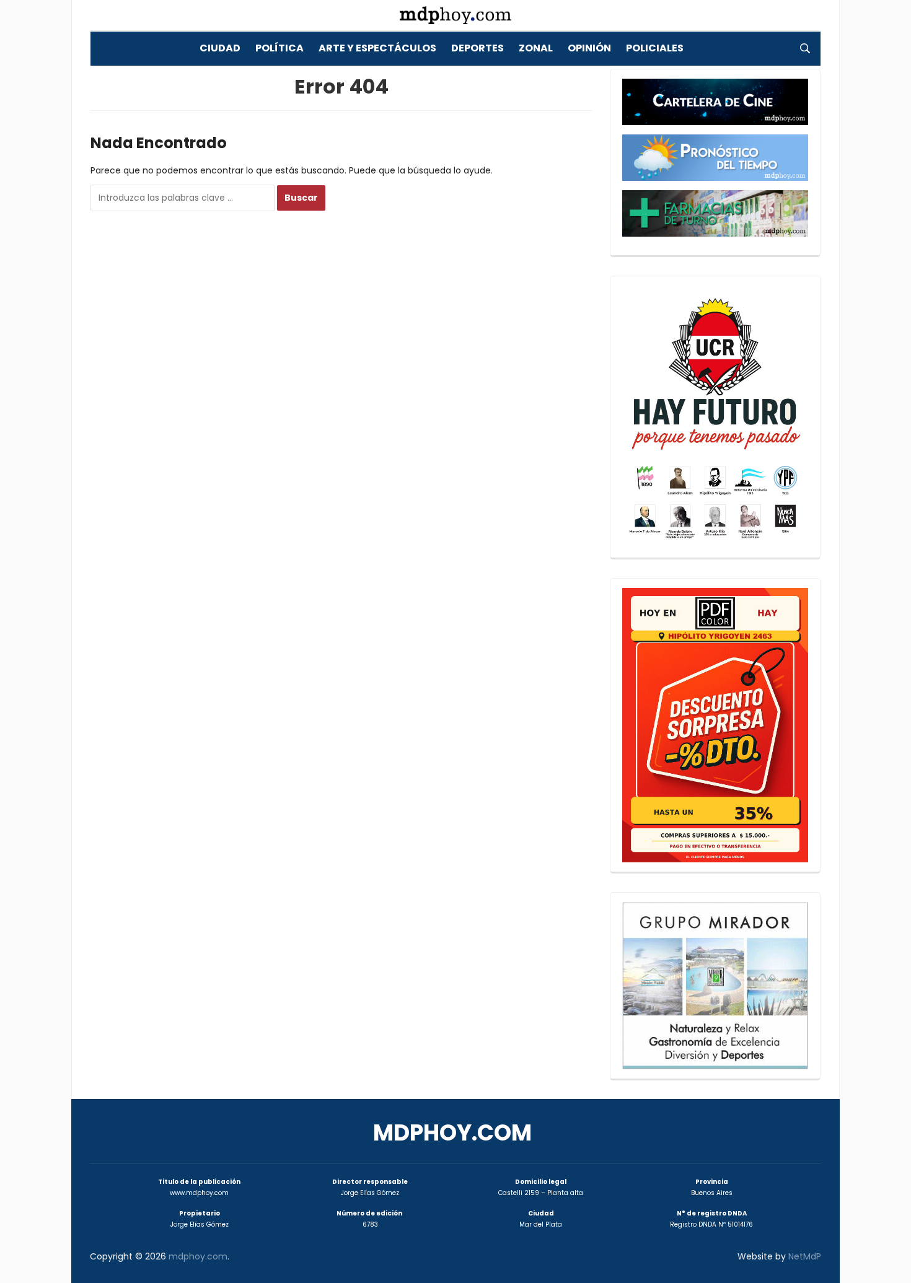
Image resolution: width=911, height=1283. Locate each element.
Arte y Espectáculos (377, 48)
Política (279, 48)
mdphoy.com (452, 1133)
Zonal (536, 48)
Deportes (477, 48)
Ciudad (220, 48)
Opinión (589, 48)
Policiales (655, 48)
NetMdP (804, 1256)
